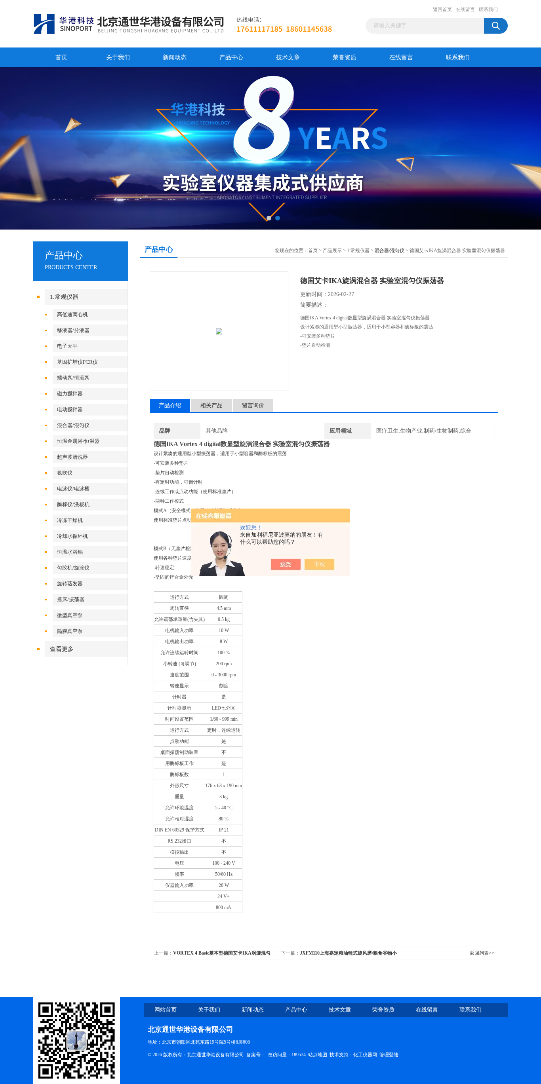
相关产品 (211, 405)
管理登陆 (388, 1054)
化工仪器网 (365, 1054)
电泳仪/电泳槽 (73, 489)
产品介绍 (170, 405)
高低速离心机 (72, 314)
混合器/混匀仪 (73, 425)
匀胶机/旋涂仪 (73, 568)
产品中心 (231, 57)
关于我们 (118, 57)
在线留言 (465, 9)
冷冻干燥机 (70, 520)
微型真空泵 (70, 615)
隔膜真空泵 (70, 631)
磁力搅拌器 (70, 394)
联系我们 (488, 9)
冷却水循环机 (72, 536)
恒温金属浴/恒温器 (78, 441)
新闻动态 (175, 57)
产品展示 (332, 250)
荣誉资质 (344, 57)
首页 (61, 57)
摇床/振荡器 (70, 599)
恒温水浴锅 (70, 552)
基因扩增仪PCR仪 (77, 362)
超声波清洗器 (72, 457)
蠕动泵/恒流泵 (73, 378)
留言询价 (253, 405)
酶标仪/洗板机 (73, 504)
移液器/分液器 (73, 330)
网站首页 (165, 1010)
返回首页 (442, 9)
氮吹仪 (64, 473)
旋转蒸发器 (70, 584)
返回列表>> (482, 953)
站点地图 (317, 1054)
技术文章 (288, 57)
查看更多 (62, 649)
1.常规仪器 (64, 297)
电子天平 (67, 346)
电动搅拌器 (70, 409)
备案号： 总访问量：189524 (277, 1054)
